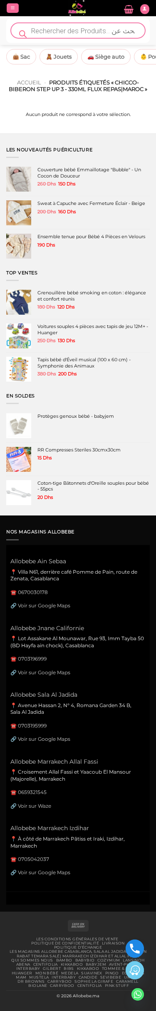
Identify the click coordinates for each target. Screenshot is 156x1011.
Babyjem (96, 964)
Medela (70, 973)
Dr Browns (31, 981)
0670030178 (33, 592)
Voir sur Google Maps (44, 605)
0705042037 (33, 859)
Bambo (64, 960)
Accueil (29, 82)
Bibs (69, 969)
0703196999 (32, 659)
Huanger (22, 973)
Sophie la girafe (93, 981)
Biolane (37, 986)
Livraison (113, 943)
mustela (39, 977)
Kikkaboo (72, 964)
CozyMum (108, 960)
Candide (88, 977)
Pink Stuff (117, 986)
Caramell (127, 981)
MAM (21, 977)
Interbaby (28, 969)
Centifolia (45, 964)
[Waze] (135, 970)
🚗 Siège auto (105, 56)
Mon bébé (46, 973)
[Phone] (135, 948)
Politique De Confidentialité (65, 943)
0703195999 (32, 725)
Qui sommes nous (32, 960)
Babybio (85, 960)
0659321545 (32, 792)
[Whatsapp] (137, 994)
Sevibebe (110, 977)
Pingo (112, 973)
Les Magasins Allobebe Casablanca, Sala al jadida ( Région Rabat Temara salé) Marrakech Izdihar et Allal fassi (78, 953)
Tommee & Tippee (121, 969)
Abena (23, 964)
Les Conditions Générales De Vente (77, 939)
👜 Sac (21, 56)
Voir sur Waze (34, 806)
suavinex (91, 973)
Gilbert (52, 969)
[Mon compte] (144, 9)
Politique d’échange (78, 947)
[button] (13, 8)
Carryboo (59, 981)
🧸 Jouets (59, 56)
